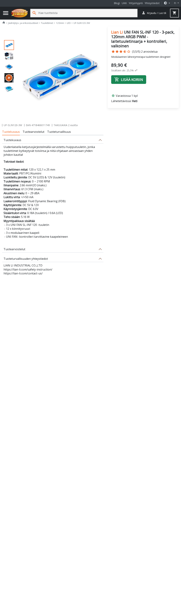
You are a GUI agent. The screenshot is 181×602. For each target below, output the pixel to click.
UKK (124, 3)
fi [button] (175, 3)
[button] (167, 3)
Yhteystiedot (152, 3)
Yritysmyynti (136, 3)
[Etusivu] (19, 13)
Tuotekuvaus (11, 132)
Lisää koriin (128, 79)
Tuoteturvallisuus (59, 132)
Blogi (117, 3)
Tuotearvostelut (33, 132)
